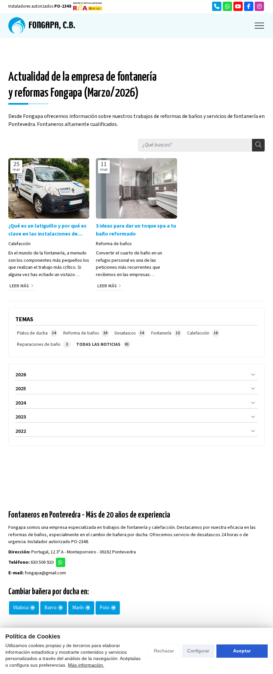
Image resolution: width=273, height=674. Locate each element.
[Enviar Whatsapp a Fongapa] (227, 6)
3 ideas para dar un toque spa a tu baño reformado (136, 230)
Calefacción (19, 244)
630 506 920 (42, 562)
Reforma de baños (114, 244)
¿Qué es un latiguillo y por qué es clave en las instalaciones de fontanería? (47, 230)
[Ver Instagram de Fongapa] (259, 6)
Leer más (19, 286)
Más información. (86, 665)
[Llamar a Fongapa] (216, 6)
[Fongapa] (41, 25)
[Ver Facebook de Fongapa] (248, 6)
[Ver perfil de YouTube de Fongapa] (238, 6)
